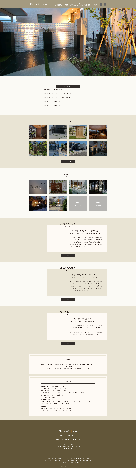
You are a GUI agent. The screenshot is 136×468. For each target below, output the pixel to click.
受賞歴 (72, 460)
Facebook (70, 462)
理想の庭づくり (68, 458)
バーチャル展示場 (55, 460)
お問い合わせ (87, 4)
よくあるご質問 (73, 4)
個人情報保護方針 (87, 460)
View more (68, 255)
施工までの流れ (80, 4)
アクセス (95, 4)
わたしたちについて (58, 4)
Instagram (77, 462)
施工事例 (66, 4)
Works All (68, 162)
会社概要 (78, 460)
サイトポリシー (62, 462)
